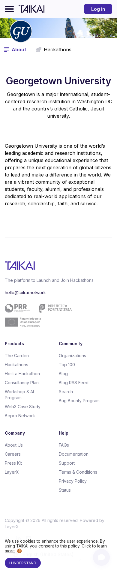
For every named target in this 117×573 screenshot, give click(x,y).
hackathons (57, 50)
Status (65, 490)
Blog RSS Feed (73, 382)
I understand (22, 563)
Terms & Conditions (78, 472)
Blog (63, 373)
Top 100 (67, 364)
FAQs (64, 445)
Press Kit (13, 463)
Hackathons (16, 364)
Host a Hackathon (22, 373)
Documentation (73, 454)
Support (67, 463)
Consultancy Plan (22, 382)
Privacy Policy (73, 481)
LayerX (12, 472)
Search (66, 391)
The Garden (17, 355)
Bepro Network (20, 415)
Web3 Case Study (22, 406)
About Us (14, 445)
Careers (13, 454)
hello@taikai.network (25, 292)
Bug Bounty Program (79, 400)
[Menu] (9, 9)
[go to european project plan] (56, 315)
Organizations (72, 355)
